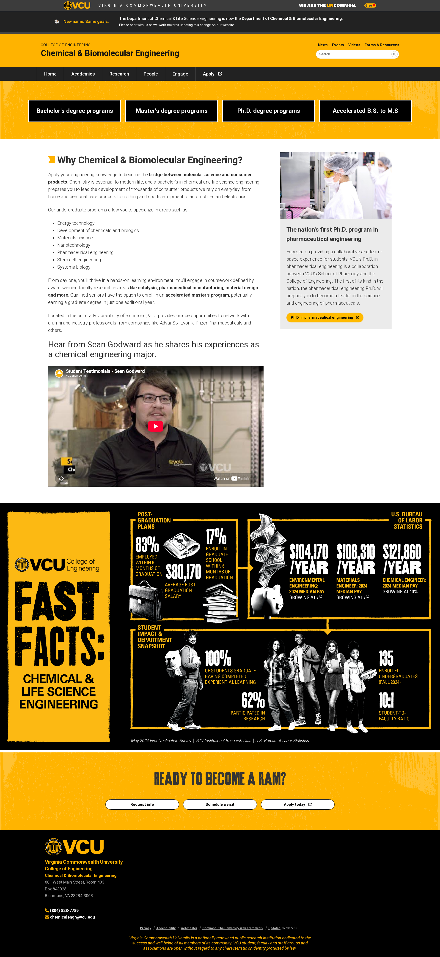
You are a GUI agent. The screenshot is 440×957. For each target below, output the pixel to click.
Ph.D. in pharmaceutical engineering (322, 317)
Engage (180, 74)
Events (338, 45)
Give (369, 5)
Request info (142, 804)
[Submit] (394, 54)
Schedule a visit (220, 804)
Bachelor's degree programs (74, 110)
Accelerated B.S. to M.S (365, 110)
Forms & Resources (382, 45)
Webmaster (189, 928)
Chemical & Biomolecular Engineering (81, 875)
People (151, 74)
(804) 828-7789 (64, 910)
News (323, 45)
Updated (274, 928)
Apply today (294, 804)
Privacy (145, 928)
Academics (83, 74)
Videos (354, 45)
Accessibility (166, 928)
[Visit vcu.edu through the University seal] (128, 848)
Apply (208, 74)
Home (50, 74)
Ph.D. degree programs (268, 110)
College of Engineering (66, 45)
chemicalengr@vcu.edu (72, 917)
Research (119, 74)
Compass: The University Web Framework (232, 928)
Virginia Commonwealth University (153, 5)
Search (324, 54)
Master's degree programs (172, 110)
